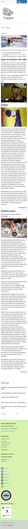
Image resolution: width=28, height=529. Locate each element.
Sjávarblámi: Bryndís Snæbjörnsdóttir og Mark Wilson (13, 388)
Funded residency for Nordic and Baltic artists (13, 393)
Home (2, 27)
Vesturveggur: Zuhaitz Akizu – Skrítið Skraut (13, 402)
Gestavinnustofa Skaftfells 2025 (9, 397)
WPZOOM (9, 525)
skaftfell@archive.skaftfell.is (16, 54)
